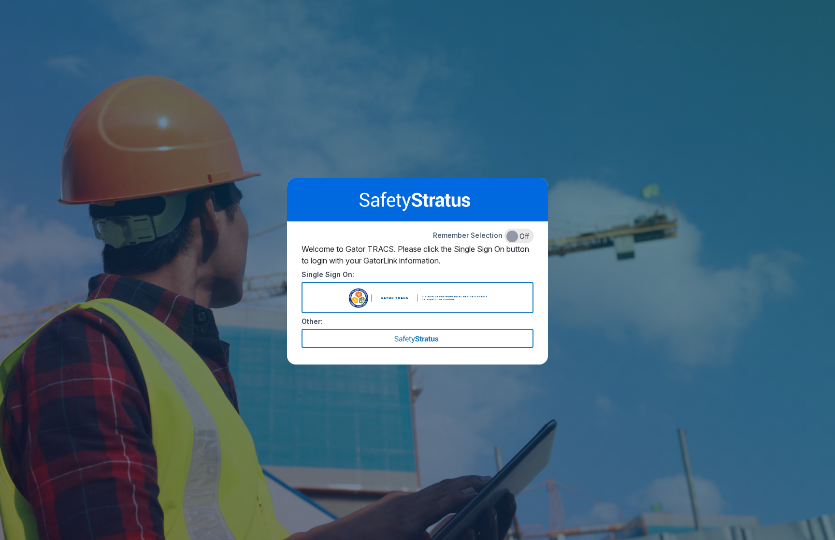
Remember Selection (481, 235)
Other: (312, 321)
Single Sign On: (328, 274)
